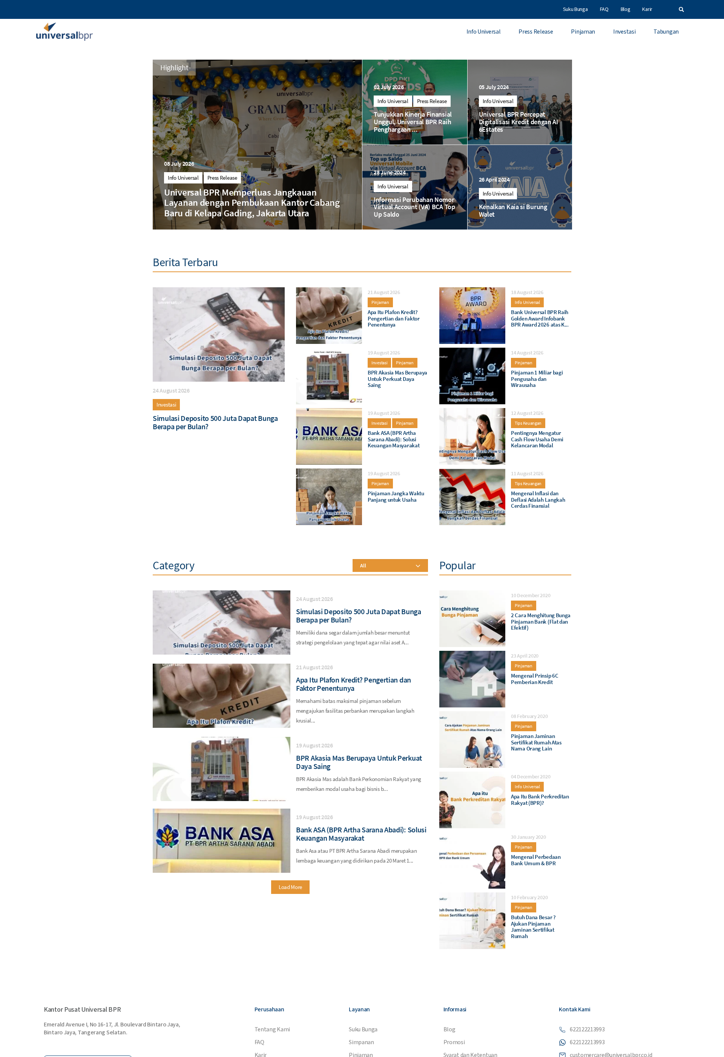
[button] (681, 9)
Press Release (535, 32)
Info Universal (483, 32)
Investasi (624, 32)
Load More (290, 887)
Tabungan (666, 32)
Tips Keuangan (528, 423)
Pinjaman (583, 32)
